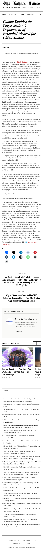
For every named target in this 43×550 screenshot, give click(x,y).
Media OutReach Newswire (28, 54)
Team (28, 543)
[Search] (40, 14)
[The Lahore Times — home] (21, 3)
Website (19, 331)
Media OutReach (22, 62)
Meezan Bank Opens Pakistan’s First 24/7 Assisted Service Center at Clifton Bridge (17, 372)
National (30, 14)
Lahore (22, 14)
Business (12, 14)
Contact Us (16, 543)
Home (4, 14)
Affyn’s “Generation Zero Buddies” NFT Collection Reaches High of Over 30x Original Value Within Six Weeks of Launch (21, 298)
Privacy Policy (14, 540)
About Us (19, 538)
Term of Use (30, 538)
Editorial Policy (28, 540)
